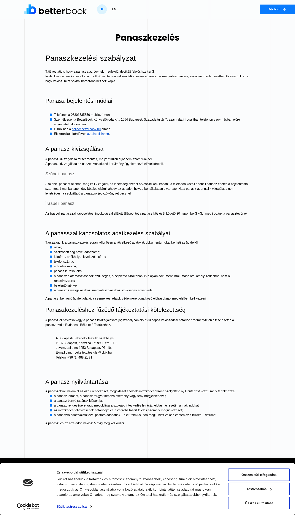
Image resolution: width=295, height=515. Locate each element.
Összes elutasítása (259, 503)
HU (102, 9)
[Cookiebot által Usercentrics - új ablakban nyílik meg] (28, 506)
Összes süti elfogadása (258, 475)
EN (114, 9)
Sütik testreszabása (72, 506)
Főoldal (274, 9)
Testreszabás (256, 489)
